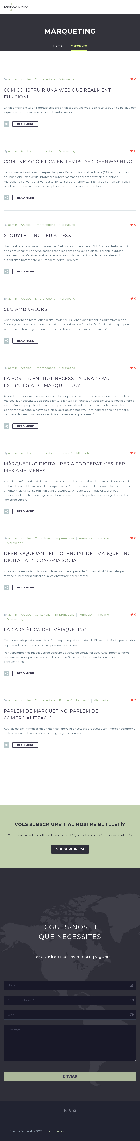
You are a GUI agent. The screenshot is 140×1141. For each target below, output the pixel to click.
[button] (6, 124)
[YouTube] (74, 1110)
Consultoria (42, 538)
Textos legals (56, 1131)
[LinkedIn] (65, 1110)
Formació (85, 538)
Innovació (65, 453)
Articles (26, 79)
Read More (25, 124)
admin (12, 79)
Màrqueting (67, 79)
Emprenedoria (45, 79)
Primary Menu (133, 7)
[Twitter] (70, 1110)
